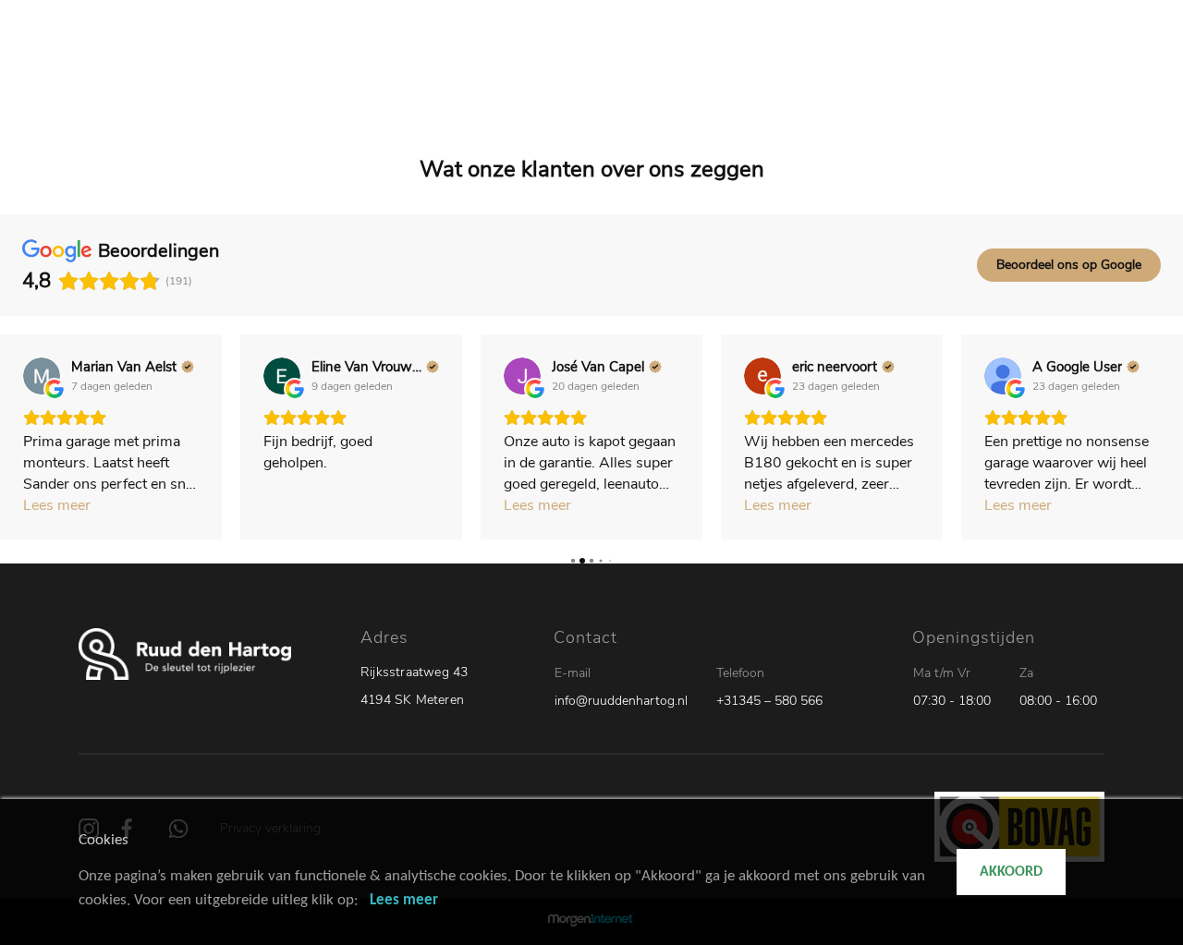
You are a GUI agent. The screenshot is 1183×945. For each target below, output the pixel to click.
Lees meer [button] (57, 505)
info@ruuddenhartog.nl (621, 700)
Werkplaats (649, 74)
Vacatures (814, 74)
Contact (968, 74)
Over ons (894, 74)
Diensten (734, 74)
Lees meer (404, 900)
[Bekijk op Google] (41, 375)
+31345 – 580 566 (769, 700)
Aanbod (567, 74)
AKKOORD (1011, 872)
